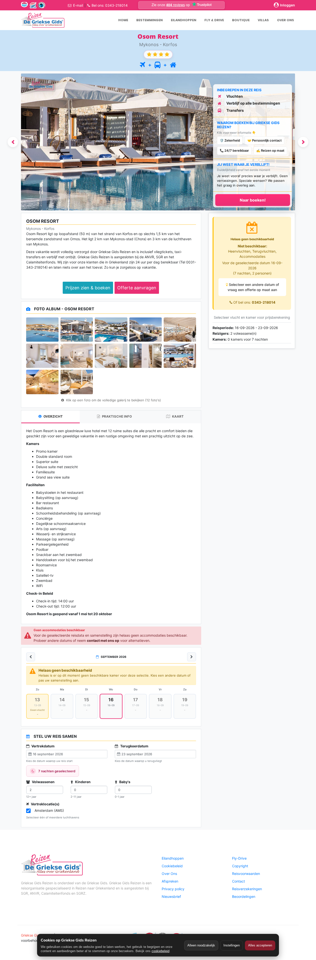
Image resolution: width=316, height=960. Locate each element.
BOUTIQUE (241, 20)
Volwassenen (43, 782)
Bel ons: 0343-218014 (110, 5)
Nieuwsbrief (171, 896)
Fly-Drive (239, 858)
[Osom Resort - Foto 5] (180, 329)
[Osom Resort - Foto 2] (76, 329)
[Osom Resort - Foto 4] (145, 329)
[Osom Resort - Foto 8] (111, 356)
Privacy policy (173, 889)
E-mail (78, 5)
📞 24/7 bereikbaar (234, 150)
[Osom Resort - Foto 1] (42, 329)
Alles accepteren (260, 945)
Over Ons (169, 873)
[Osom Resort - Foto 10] (180, 356)
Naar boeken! (253, 200)
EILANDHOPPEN (183, 20)
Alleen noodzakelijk (201, 945)
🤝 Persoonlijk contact (264, 140)
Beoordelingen (243, 896)
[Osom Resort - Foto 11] (42, 382)
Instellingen (231, 945)
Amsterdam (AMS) (49, 810)
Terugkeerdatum (133, 746)
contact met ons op (103, 640)
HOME (123, 20)
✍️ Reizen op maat (270, 150)
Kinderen (82, 782)
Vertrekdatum (43, 746)
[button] (12, 142)
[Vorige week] (30, 656)
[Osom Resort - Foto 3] (111, 329)
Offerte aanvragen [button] (136, 287)
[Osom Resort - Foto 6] (42, 356)
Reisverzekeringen (247, 889)
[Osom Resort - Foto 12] (76, 382)
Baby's (124, 782)
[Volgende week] (191, 656)
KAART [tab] (177, 416)
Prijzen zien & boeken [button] (87, 287)
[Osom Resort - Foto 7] (76, 356)
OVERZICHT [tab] (53, 416)
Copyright (240, 866)
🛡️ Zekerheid (230, 140)
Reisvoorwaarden (246, 873)
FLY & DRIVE (214, 20)
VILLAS (263, 20)
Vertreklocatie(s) (44, 804)
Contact (238, 881)
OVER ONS (285, 20)
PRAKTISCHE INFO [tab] (116, 416)
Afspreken (170, 881)
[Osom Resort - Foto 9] (145, 356)
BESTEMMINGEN (149, 20)
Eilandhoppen (173, 858)
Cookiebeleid (172, 866)
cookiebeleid (160, 951)
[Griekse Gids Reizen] (42, 20)
